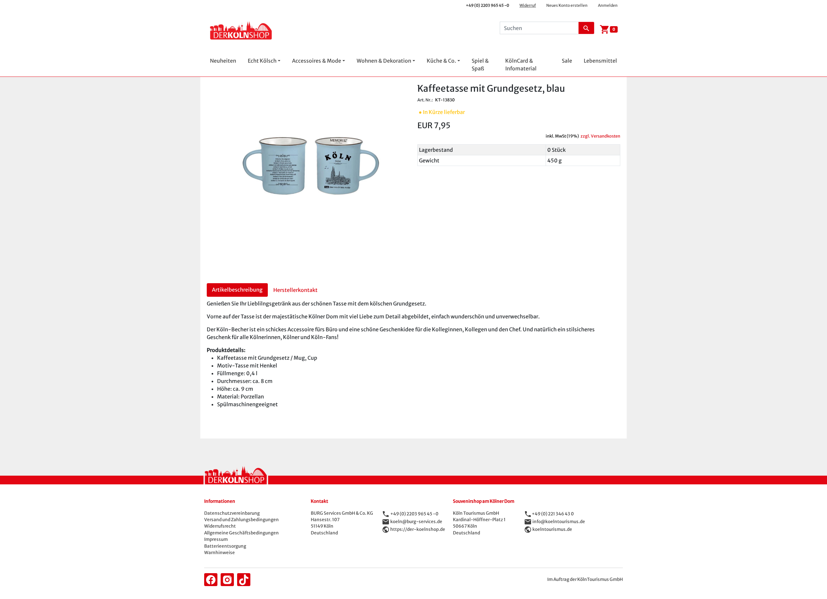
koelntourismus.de (552, 529)
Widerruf (527, 5)
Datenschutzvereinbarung (232, 513)
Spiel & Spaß (480, 64)
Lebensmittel (600, 60)
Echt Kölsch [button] (262, 60)
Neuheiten (223, 60)
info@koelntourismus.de (558, 521)
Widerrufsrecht (220, 526)
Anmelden (608, 5)
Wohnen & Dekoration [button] (384, 60)
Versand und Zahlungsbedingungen (241, 519)
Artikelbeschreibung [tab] (237, 289)
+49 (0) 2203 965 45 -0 (487, 5)
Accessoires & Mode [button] (316, 60)
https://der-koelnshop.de (417, 529)
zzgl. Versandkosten (600, 136)
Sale (567, 60)
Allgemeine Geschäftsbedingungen (241, 533)
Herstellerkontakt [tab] (295, 290)
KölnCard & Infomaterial (521, 64)
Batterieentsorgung (225, 546)
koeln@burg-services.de (416, 521)
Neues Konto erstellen (567, 5)
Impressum (216, 539)
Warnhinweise (219, 552)
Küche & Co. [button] (441, 60)
